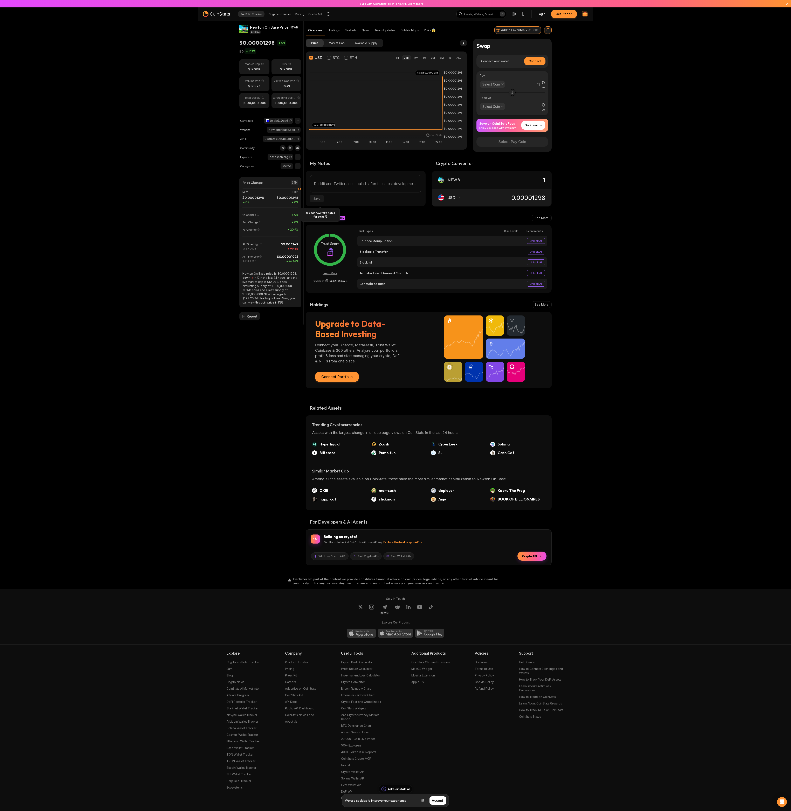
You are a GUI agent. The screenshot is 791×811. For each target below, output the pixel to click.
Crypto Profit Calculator (357, 662)
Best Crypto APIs (368, 556)
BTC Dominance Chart (356, 725)
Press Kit (291, 675)
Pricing (289, 668)
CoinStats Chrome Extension (430, 662)
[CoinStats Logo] (216, 14)
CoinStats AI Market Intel (243, 688)
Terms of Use (484, 668)
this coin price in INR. (269, 302)
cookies (361, 800)
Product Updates (296, 662)
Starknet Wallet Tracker (243, 708)
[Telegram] (283, 148)
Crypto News (235, 682)
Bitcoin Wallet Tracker (241, 767)
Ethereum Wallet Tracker (243, 741)
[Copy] (290, 120)
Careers (290, 682)
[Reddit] (298, 148)
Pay (482, 75)
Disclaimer (482, 662)
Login (541, 14)
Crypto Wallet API (353, 771)
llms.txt (345, 765)
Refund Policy (484, 688)
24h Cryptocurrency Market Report (360, 717)
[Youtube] (419, 609)
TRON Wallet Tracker (241, 761)
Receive (485, 98)
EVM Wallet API (351, 785)
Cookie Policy (484, 682)
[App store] (361, 633)
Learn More (330, 273)
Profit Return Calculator (356, 668)
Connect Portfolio (337, 377)
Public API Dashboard (299, 708)
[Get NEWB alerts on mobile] (548, 30)
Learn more (415, 4)
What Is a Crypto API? (331, 556)
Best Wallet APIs (401, 556)
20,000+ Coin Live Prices (358, 739)
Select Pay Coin (512, 141)
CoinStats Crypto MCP (356, 758)
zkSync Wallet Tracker (242, 715)
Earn (230, 668)
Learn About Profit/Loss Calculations (535, 688)
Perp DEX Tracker (239, 781)
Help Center (527, 662)
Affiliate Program (238, 695)
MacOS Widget (421, 668)
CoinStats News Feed (299, 715)
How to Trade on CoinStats (537, 696)
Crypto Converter (353, 682)
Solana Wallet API (353, 778)
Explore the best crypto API (401, 542)
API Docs (291, 701)
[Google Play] (429, 633)
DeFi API (346, 791)
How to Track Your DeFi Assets (540, 679)
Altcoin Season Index (355, 732)
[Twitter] (290, 148)
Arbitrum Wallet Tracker (242, 721)
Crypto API (529, 556)
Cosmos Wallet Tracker (242, 734)
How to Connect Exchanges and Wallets (541, 671)
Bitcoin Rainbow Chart (356, 688)
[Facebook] (430, 609)
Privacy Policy (484, 675)
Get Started (564, 14)
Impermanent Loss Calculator (360, 675)
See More (542, 218)
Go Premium (533, 125)
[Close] (785, 3)
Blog (230, 675)
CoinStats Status (530, 716)
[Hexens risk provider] (330, 281)
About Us (291, 721)
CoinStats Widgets (353, 708)
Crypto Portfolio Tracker (243, 662)
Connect (535, 61)
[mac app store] (395, 633)
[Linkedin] (408, 609)
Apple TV (417, 682)
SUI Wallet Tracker (239, 774)
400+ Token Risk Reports (358, 752)
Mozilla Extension (423, 675)
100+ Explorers (351, 745)
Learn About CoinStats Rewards (540, 703)
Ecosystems (235, 787)
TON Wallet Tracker (240, 754)
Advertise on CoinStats (300, 688)
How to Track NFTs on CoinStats (541, 710)
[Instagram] (371, 609)
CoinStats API (294, 695)
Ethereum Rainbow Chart (357, 695)
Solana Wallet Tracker (241, 728)
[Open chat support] (782, 802)
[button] (290, 120)
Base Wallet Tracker (240, 748)
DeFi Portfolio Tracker (242, 701)
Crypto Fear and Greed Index (361, 701)
